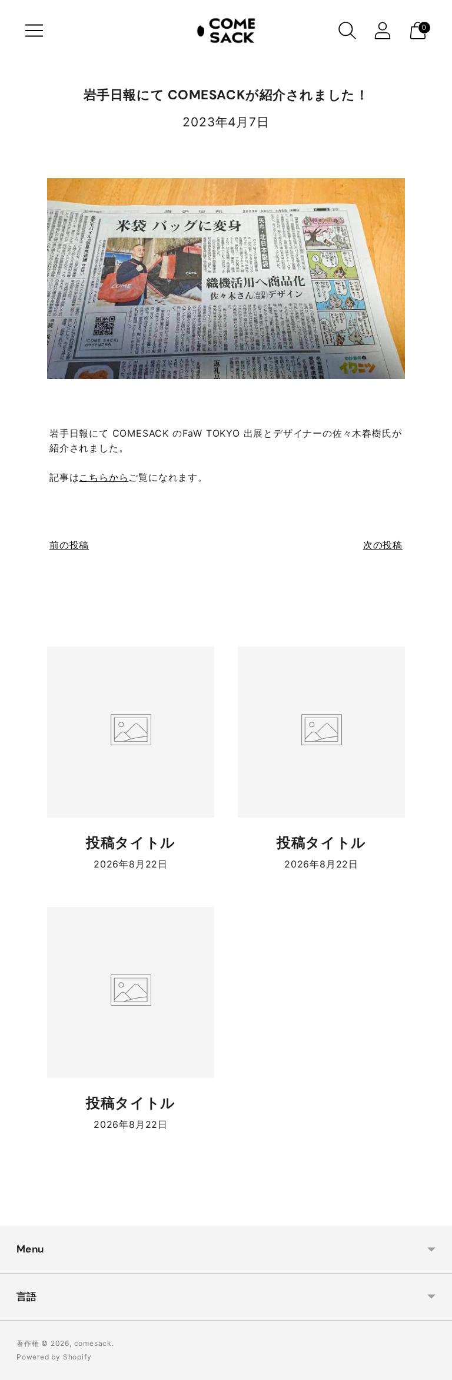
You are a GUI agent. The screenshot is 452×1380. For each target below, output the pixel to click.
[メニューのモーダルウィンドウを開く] (34, 30)
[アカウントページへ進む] (382, 30)
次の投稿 (383, 545)
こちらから (103, 477)
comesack (93, 1343)
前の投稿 (69, 545)
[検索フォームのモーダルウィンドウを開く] (347, 30)
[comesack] (226, 30)
